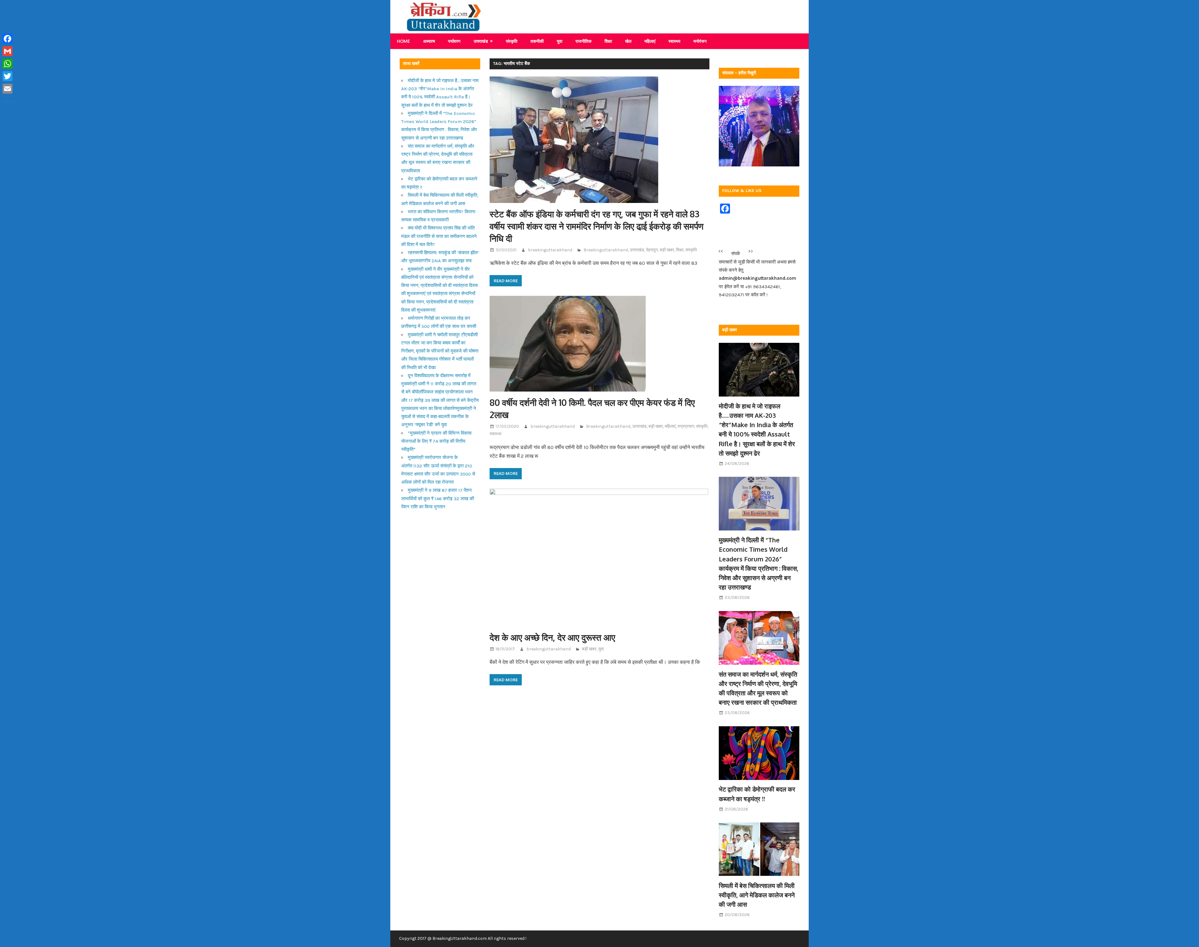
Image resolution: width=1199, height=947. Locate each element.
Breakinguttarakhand (606, 250)
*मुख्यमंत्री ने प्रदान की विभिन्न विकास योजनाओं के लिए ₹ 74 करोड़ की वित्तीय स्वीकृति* (436, 441)
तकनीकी (537, 41)
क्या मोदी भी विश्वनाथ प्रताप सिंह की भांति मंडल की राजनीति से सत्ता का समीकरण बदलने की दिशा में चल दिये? (439, 236)
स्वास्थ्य (674, 41)
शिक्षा (608, 41)
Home (403, 41)
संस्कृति (511, 41)
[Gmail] (8, 51)
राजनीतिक (583, 41)
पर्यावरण (454, 41)
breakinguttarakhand (550, 250)
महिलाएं (649, 41)
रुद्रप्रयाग (686, 426)
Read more (506, 280)
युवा (559, 41)
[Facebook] (8, 38)
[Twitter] (8, 76)
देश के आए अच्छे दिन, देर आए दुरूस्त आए (552, 637)
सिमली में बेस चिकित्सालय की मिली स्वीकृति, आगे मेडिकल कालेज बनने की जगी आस (757, 895)
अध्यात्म (429, 41)
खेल (628, 41)
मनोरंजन (700, 41)
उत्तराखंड (481, 41)
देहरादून (652, 250)
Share (8, 101)
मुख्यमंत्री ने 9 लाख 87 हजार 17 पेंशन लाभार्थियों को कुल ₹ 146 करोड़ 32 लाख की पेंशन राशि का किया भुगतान (437, 498)
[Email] (8, 88)
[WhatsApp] (8, 63)
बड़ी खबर (667, 250)
